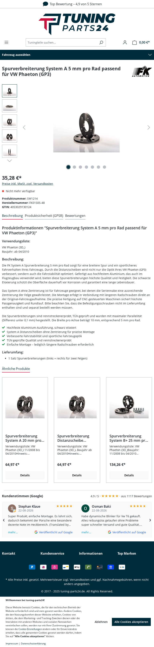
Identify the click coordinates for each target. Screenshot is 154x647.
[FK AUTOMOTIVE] (142, 73)
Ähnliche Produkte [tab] (16, 368)
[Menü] (7, 42)
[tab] (12, 215)
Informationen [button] (91, 553)
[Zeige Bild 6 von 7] (98, 167)
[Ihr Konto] (125, 42)
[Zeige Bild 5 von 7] (92, 167)
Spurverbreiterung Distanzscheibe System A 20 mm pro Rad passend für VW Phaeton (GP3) (75, 438)
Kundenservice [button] (52, 553)
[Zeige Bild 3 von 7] (80, 167)
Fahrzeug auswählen (16, 55)
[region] (77, 427)
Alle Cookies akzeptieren (131, 622)
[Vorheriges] (24, 127)
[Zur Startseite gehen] (77, 24)
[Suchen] (101, 42)
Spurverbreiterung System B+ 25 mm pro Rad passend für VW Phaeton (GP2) (128, 438)
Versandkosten (80, 580)
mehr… (13, 532)
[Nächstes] (149, 127)
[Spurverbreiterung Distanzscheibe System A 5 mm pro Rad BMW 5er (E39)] (86, 127)
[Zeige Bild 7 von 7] (104, 167)
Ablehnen (101, 622)
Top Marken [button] (127, 553)
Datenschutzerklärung (33, 643)
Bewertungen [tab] (75, 215)
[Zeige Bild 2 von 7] (74, 167)
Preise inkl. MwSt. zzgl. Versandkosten (27, 184)
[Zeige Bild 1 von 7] (68, 167)
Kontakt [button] (8, 553)
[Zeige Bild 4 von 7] (86, 167)
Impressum (12, 643)
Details (25, 475)
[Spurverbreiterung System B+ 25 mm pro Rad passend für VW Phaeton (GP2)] (129, 404)
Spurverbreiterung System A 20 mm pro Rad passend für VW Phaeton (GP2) (23, 438)
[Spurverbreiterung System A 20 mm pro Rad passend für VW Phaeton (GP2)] (25, 404)
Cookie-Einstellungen (30, 629)
